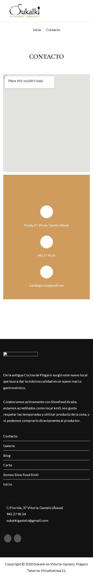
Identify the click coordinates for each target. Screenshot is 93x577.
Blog (7, 455)
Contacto (10, 436)
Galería (9, 446)
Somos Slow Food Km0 (20, 475)
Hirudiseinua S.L (53, 570)
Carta (7, 465)
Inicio (7, 484)
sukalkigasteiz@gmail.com (27, 520)
